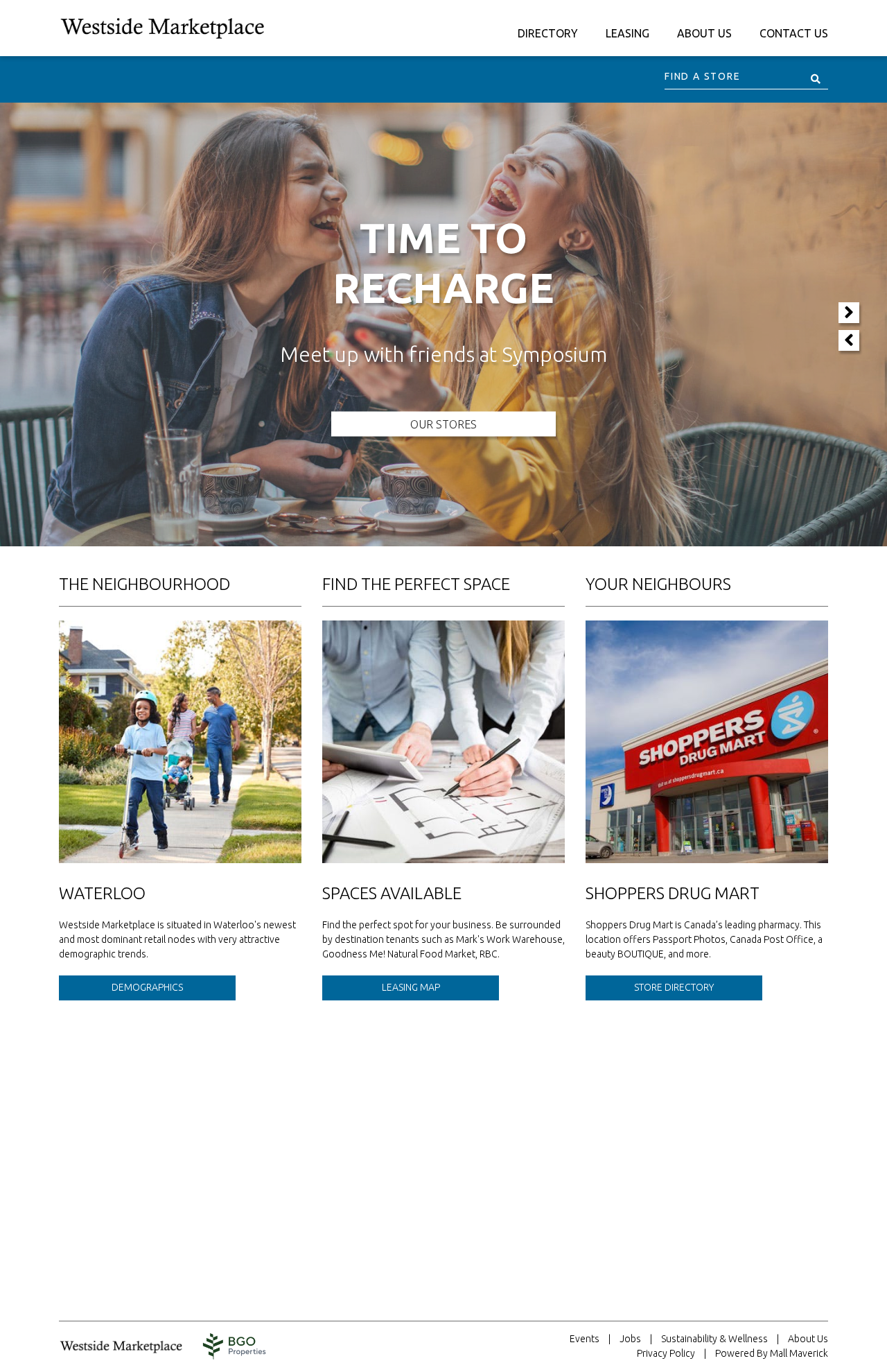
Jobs (630, 1338)
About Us (808, 1338)
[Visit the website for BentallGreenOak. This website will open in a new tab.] (234, 1346)
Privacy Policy (666, 1353)
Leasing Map (411, 987)
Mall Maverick (799, 1353)
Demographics (147, 987)
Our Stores (443, 424)
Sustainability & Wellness (714, 1338)
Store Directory (674, 987)
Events (584, 1338)
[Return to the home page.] (163, 27)
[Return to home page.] (128, 1346)
